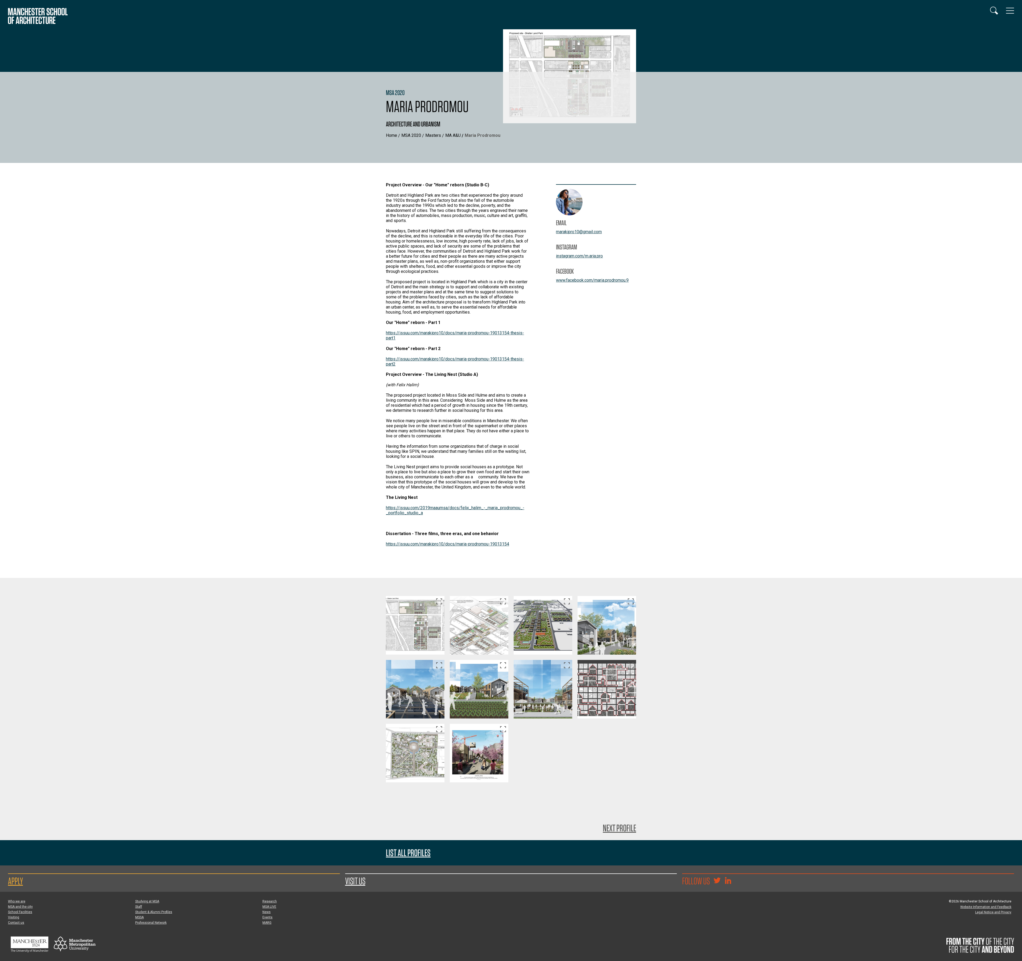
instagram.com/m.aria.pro (579, 255)
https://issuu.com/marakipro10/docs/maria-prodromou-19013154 (447, 544)
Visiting (13, 917)
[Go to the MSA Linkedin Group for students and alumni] (727, 881)
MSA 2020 (411, 135)
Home (391, 135)
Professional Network (151, 923)
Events (267, 917)
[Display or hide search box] (994, 11)
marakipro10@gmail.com (579, 231)
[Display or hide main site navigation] (1010, 11)
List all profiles (408, 852)
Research (269, 901)
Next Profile (619, 828)
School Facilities (20, 912)
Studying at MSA (147, 901)
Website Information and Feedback (985, 907)
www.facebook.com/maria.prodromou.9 (592, 280)
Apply (15, 881)
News (266, 912)
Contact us (16, 923)
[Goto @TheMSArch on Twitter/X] (717, 881)
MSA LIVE (269, 907)
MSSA (139, 917)
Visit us (355, 881)
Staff (138, 907)
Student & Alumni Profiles (153, 912)
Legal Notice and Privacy (993, 912)
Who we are (16, 901)
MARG (266, 923)
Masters (433, 135)
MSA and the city (20, 907)
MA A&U (453, 135)
